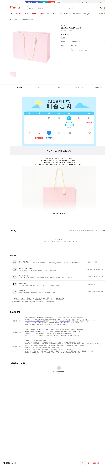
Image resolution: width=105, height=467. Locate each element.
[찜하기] (82, 463)
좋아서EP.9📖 (77, 14)
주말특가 (42, 14)
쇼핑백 (31, 19)
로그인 (85, 2)
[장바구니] (101, 8)
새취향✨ (18, 14)
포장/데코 (24, 19)
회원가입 (81, 2)
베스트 (49, 14)
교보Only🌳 (86, 14)
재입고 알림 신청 (94, 463)
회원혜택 (90, 2)
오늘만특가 (35, 14)
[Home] (10, 19)
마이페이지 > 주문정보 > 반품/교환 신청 (34, 321)
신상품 (55, 14)
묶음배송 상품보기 (87, 50)
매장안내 (101, 2)
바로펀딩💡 (67, 14)
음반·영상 (26, 14)
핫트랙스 (31, 8)
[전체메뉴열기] (11, 13)
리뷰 (39, 87)
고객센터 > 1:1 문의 (64, 321)
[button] (66, 30)
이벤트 (60, 14)
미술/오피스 (15, 19)
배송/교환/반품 (79, 87)
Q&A (59, 87)
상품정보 (19, 87)
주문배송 (96, 2)
